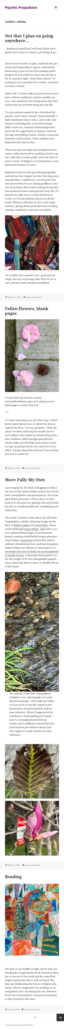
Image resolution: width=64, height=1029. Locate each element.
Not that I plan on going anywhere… (29, 38)
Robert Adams (22, 525)
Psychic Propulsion (21, 7)
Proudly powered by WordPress (19, 1025)
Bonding (13, 876)
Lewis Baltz (41, 525)
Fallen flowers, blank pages (26, 311)
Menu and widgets (56, 10)
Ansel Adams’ (31, 528)
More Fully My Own (25, 479)
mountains (27, 540)
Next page (60, 1017)
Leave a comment (33, 297)
